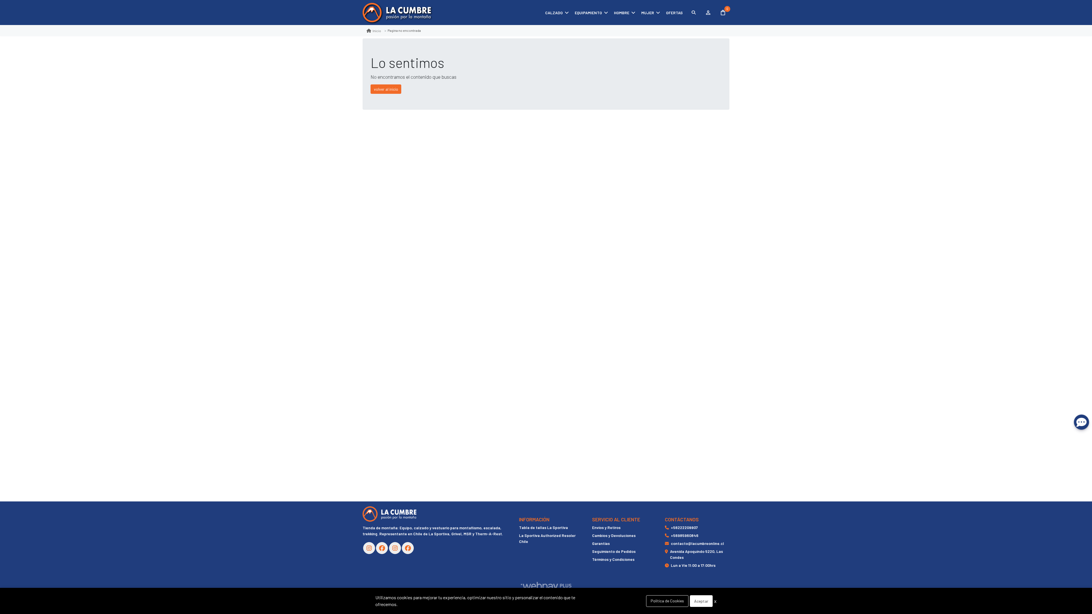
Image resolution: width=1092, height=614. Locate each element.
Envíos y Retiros (606, 527)
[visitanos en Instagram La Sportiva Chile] (395, 548)
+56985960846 (684, 535)
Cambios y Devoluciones (614, 535)
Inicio (377, 31)
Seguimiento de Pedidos (614, 551)
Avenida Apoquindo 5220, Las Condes (696, 554)
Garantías (601, 543)
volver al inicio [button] (386, 89)
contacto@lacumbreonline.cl (697, 543)
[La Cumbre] (397, 13)
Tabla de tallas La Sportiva (543, 527)
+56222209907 (684, 527)
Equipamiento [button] (588, 12)
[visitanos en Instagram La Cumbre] (369, 548)
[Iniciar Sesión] (708, 12)
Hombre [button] (621, 12)
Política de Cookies (667, 600)
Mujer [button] (647, 12)
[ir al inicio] (389, 513)
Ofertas (674, 12)
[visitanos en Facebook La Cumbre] (382, 548)
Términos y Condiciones (613, 559)
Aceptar (701, 601)
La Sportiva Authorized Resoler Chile (547, 538)
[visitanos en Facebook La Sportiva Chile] (408, 548)
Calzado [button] (554, 12)
